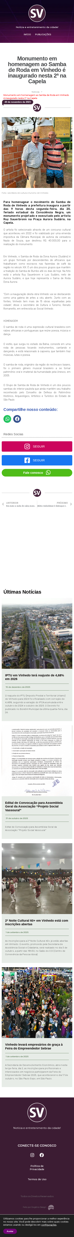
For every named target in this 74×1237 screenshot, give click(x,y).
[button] (7, 419)
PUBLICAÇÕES (43, 34)
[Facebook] (42, 1155)
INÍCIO (27, 34)
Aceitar (10, 1231)
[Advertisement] (37, 549)
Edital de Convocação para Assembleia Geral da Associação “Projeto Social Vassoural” (34, 806)
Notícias (35, 92)
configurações (48, 1224)
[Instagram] (32, 1155)
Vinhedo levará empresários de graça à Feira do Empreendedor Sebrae (34, 1046)
